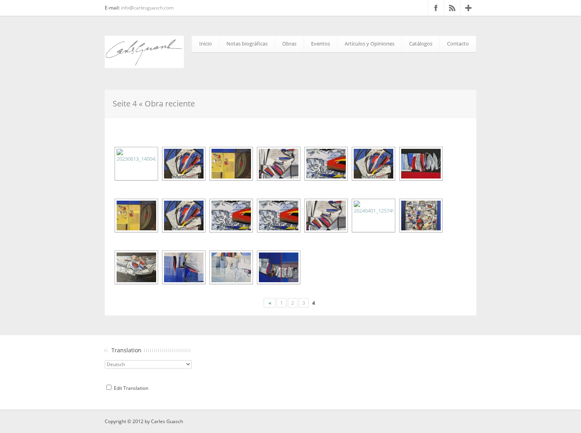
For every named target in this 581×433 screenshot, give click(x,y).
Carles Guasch (167, 421)
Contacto (458, 43)
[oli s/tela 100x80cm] (277, 163)
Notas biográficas (247, 43)
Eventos (320, 43)
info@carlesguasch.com (147, 7)
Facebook (436, 8)
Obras (289, 43)
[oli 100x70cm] (372, 215)
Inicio (205, 43)
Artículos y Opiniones (369, 43)
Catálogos (420, 43)
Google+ (468, 8)
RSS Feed (452, 8)
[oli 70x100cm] (135, 267)
